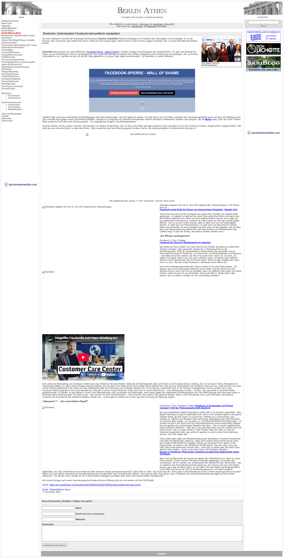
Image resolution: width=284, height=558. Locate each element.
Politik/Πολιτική (8, 57)
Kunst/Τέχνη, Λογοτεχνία (12, 86)
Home (21, 17)
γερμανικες (158, 24)
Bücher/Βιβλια (8, 30)
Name (78, 508)
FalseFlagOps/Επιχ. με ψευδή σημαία (18, 62)
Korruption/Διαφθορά (11, 79)
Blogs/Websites (15, 109)
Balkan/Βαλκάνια (9, 28)
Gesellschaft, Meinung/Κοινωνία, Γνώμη (19, 45)
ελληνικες (144, 24)
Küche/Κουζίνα (8, 88)
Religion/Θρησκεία (10, 71)
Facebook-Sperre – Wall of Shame (102, 52)
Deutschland (14, 96)
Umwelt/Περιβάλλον (10, 76)
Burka (208, 119)
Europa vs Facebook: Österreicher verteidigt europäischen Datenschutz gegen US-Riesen (199, 453)
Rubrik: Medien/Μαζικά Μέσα (56, 489)
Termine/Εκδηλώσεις (11, 52)
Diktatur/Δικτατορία (10, 21)
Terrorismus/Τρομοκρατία (13, 59)
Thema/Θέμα (7, 50)
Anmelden (161, 554)
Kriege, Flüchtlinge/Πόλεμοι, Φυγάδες (18, 40)
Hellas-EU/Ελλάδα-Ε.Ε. (12, 64)
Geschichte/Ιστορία (10, 74)
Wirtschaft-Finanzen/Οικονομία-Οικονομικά (16, 68)
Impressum (7, 118)
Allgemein (6, 26)
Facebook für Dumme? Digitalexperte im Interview (185, 242)
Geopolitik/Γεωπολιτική (12, 55)
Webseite (80, 519)
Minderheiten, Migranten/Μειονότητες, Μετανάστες (18, 36)
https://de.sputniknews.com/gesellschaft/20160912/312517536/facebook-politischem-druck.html (95, 485)
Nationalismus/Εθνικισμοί (13, 47)
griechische (136, 26)
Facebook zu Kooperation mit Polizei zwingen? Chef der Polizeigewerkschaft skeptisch (196, 407)
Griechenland (14, 98)
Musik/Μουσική (8, 84)
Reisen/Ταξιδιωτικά (10, 81)
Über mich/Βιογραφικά (12, 114)
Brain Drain (7, 23)
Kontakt (5, 116)
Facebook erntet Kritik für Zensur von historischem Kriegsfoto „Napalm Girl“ (199, 209)
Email (90, 514)
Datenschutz (7, 121)
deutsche (152, 26)
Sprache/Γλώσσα (9, 43)
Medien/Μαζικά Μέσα (11, 33)
